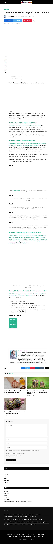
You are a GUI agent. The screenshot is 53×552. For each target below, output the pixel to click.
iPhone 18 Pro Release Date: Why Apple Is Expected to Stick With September (20, 524)
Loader (18, 243)
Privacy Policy (7, 499)
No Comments (24, 16)
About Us (6, 491)
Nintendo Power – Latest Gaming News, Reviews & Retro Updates (17, 501)
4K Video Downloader (33, 145)
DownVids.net (25, 243)
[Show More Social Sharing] (33, 20)
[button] (28, 177)
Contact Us (6, 493)
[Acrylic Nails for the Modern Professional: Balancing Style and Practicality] (15, 383)
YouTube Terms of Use (35, 125)
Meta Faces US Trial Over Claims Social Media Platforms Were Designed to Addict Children (23, 519)
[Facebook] (5, 59)
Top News (6, 9)
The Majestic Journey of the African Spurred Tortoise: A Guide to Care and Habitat (37, 392)
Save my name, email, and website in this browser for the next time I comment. (23, 450)
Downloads (6, 480)
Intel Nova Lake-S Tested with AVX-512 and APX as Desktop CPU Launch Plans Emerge (22, 513)
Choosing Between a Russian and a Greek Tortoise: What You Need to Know (14, 412)
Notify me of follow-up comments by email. (16, 453)
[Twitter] (5, 62)
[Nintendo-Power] (26, 2)
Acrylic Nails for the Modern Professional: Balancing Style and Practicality (14, 391)
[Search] (47, 2)
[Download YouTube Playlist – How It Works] (26, 38)
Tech (5, 476)
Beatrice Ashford (11, 16)
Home (5, 472)
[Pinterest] (5, 69)
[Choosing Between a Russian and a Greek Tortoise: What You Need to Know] (15, 404)
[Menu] (5, 2)
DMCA (5, 495)
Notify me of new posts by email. (14, 456)
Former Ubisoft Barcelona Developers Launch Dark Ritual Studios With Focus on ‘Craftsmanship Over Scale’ (26, 522)
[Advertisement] (29, 65)
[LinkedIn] (5, 66)
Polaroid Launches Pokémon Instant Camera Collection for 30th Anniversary (20, 516)
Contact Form (7, 482)
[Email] (5, 72)
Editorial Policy (7, 497)
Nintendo (6, 478)
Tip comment (13, 319)
